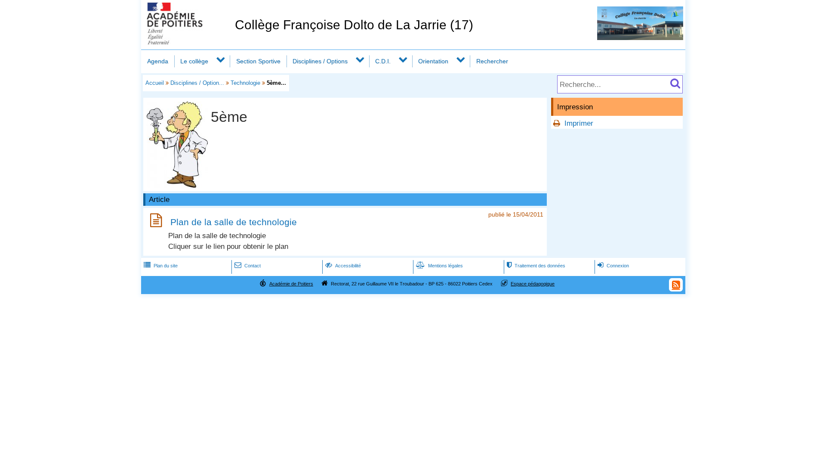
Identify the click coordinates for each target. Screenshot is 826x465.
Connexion (613, 265)
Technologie (245, 83)
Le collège (194, 61)
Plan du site (161, 265)
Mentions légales (439, 265)
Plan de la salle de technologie (233, 222)
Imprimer (578, 123)
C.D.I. (383, 61)
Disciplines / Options (320, 61)
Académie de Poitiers (291, 283)
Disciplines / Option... (197, 83)
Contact (247, 265)
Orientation (433, 61)
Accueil (154, 83)
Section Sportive (258, 61)
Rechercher (492, 61)
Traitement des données (536, 265)
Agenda (157, 61)
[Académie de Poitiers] (186, 42)
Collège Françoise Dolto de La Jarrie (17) (354, 25)
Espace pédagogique (533, 283)
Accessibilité (343, 265)
